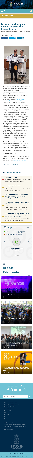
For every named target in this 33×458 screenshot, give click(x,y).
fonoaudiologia (14, 164)
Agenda (12, 227)
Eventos (23, 424)
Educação (6, 426)
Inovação (16, 426)
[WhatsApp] (24, 389)
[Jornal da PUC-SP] (16, 4)
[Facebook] (8, 389)
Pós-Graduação (17, 424)
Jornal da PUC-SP (23, 5)
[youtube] (20, 389)
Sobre (5, 418)
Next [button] (28, 242)
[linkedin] (15, 389)
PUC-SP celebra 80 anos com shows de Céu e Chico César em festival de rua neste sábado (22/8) (17, 203)
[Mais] (28, 227)
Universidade (7, 408)
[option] (16, 247)
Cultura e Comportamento (10, 402)
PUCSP (6, 424)
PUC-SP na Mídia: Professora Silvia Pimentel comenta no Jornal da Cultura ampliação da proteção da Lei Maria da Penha (17, 215)
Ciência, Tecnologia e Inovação (11, 404)
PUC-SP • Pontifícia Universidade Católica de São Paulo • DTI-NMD (16, 456)
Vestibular (10, 424)
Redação (5, 35)
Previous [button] (4, 242)
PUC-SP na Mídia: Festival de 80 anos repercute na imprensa (15, 186)
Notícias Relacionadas (11, 269)
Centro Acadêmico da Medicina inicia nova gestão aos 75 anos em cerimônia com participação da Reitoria (16, 196)
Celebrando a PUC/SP (11, 177)
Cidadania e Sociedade (10, 406)
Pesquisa (25, 426)
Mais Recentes (14, 172)
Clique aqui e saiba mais (19, 160)
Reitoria (11, 426)
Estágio (20, 426)
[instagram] (11, 389)
